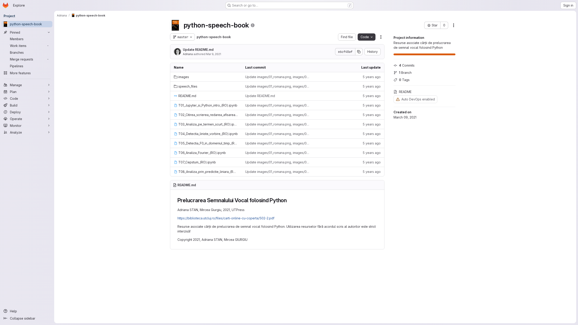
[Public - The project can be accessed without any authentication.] (252, 25)
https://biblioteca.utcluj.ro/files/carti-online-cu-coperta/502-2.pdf (225, 218)
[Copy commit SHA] (359, 51)
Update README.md (198, 49)
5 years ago (372, 77)
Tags (404, 80)
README (405, 92)
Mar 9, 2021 (213, 54)
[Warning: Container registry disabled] (398, 99)
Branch (405, 72)
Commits (407, 65)
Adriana (188, 54)
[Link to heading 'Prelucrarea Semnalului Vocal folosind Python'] (290, 200)
